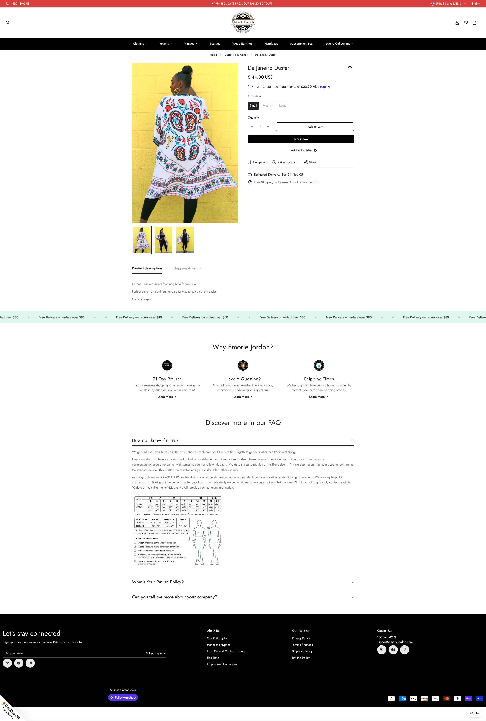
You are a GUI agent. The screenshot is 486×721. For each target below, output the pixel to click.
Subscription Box (301, 43)
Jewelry (164, 43)
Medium (268, 105)
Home (213, 55)
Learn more (165, 396)
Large (282, 105)
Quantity (253, 117)
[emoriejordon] (243, 23)
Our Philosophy (217, 638)
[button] (474, 22)
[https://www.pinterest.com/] (7, 663)
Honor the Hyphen (218, 644)
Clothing (138, 43)
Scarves (215, 43)
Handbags (271, 43)
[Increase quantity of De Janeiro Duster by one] (268, 126)
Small (253, 105)
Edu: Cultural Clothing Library (226, 651)
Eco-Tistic (213, 657)
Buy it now (301, 139)
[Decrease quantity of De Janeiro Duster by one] (252, 126)
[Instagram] (30, 663)
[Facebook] (18, 663)
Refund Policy (301, 657)
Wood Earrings (242, 43)
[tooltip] (315, 150)
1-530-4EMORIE (387, 637)
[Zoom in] (230, 71)
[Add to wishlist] (350, 68)
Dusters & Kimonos (236, 55)
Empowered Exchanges (222, 664)
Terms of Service (302, 644)
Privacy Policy (301, 638)
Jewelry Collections (337, 43)
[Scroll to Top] (478, 700)
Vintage (189, 43)
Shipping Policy (302, 651)
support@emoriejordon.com (395, 642)
